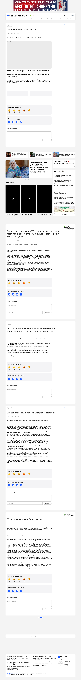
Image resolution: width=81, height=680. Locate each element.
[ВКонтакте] (9, 122)
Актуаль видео (26, 18)
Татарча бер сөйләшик (52, 18)
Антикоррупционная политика (13, 674)
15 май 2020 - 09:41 (10, 524)
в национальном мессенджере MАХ (39, 93)
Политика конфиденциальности (13, 676)
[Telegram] (17, 122)
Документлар (38, 637)
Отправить (47, 140)
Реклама (43, 18)
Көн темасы (10, 18)
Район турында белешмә (55, 637)
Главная (23, 637)
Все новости (64, 214)
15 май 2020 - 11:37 (10, 241)
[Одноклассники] (13, 122)
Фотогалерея (18, 18)
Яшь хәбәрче (70, 18)
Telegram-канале (12, 93)
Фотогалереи (30, 637)
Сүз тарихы (62, 18)
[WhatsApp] (21, 122)
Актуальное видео (15, 637)
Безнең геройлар (35, 18)
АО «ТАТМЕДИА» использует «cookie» (14, 675)
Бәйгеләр (45, 637)
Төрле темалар (66, 637)
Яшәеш (9, 25)
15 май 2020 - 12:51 (10, 33)
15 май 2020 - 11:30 (10, 336)
